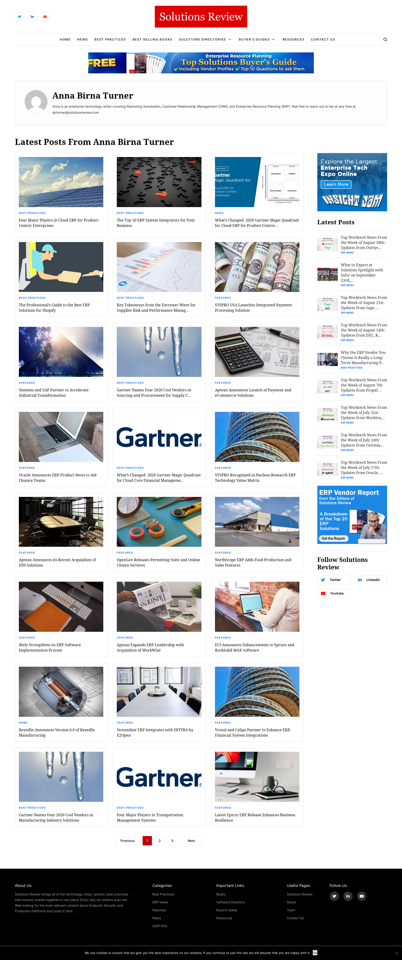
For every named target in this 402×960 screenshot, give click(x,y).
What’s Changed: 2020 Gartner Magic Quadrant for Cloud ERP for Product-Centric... (257, 223)
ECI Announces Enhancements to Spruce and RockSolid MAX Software (254, 647)
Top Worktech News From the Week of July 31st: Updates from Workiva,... (364, 412)
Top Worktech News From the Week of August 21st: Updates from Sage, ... (364, 302)
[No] (396, 953)
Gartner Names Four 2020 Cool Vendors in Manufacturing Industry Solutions (56, 817)
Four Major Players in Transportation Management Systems (150, 817)
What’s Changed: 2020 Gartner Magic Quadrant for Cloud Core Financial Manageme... (159, 477)
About (291, 902)
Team (291, 910)
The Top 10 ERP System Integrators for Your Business (156, 223)
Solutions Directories (202, 39)
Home (65, 39)
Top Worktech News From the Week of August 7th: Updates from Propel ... (364, 385)
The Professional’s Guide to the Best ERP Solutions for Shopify (54, 307)
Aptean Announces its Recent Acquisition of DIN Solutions (57, 562)
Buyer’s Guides (254, 39)
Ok (315, 953)
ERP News (347, 252)
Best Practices (110, 39)
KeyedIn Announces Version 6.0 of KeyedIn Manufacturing (57, 732)
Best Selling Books (153, 39)
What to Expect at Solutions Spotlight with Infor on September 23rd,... (362, 272)
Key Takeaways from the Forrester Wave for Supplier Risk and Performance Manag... (156, 307)
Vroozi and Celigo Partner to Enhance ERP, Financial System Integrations (252, 732)
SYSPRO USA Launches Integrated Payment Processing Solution (253, 307)
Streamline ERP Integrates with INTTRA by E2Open (155, 732)
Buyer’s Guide (226, 910)
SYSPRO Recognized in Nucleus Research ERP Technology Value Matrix (255, 477)
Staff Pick (159, 926)
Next (191, 840)
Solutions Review (299, 894)
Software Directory (230, 902)
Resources (294, 39)
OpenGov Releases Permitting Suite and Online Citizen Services (158, 562)
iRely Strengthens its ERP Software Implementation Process (50, 647)
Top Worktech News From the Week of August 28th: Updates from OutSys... (364, 242)
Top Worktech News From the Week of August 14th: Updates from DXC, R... (364, 330)
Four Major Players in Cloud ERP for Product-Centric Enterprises (59, 223)
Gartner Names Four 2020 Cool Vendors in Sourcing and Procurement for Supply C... (154, 392)
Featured (223, 298)
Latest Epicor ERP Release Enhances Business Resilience (255, 817)
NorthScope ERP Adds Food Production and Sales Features (253, 562)
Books (221, 894)
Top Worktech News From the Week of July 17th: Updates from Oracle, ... (364, 467)
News (82, 39)
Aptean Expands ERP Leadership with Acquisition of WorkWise (150, 647)
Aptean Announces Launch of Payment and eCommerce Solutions (253, 392)
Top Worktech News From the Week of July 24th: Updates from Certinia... (364, 440)
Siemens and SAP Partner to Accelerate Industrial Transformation (54, 392)
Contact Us (323, 39)
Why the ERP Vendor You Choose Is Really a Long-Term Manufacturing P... (363, 357)
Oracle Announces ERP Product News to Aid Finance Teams (58, 477)
